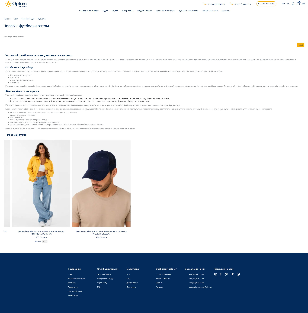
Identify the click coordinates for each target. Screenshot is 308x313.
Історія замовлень (163, 278)
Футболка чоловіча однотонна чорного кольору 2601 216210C (214, 231)
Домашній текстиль (189, 11)
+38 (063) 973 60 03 (196, 283)
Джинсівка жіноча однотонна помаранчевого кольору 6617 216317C (34, 232)
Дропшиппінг (132, 283)
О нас (70, 274)
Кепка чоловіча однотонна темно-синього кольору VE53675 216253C (93, 232)
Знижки (226, 11)
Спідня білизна (144, 11)
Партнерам (131, 287)
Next (300, 45)
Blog (128, 274)
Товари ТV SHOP (210, 11)
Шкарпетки (128, 11)
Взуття (115, 11)
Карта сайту (102, 283)
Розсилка (159, 287)
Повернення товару (105, 278)
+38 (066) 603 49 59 (216, 4)
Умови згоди (73, 295)
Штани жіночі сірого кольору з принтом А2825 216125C (274, 230)
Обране (159, 283)
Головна (7, 19)
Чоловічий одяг (27, 19)
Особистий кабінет (163, 274)
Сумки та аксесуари (166, 11)
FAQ (98, 287)
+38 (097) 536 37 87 (242, 4)
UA (287, 4)
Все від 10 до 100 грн (89, 11)
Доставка (71, 283)
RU (283, 4)
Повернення (73, 287)
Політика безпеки (75, 291)
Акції (128, 278)
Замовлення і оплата (76, 278)
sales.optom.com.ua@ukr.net (200, 287)
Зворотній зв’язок (104, 274)
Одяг (105, 11)
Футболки (42, 19)
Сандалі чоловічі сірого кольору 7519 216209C (154, 230)
